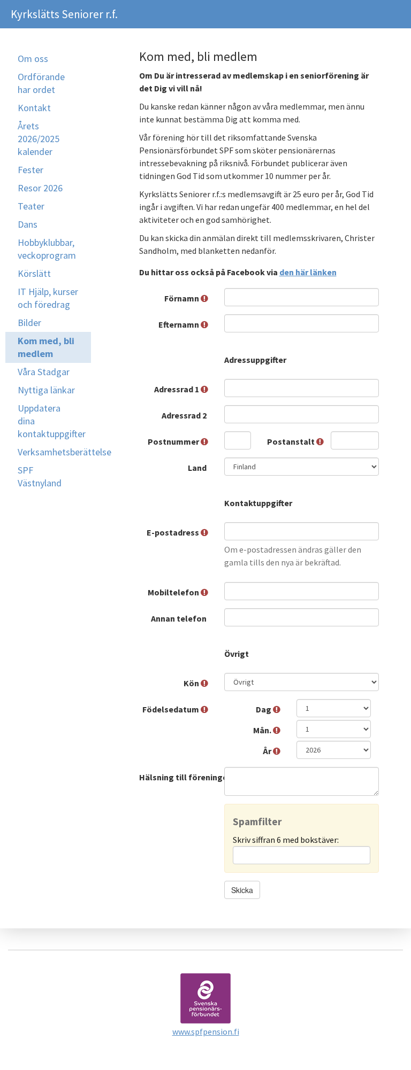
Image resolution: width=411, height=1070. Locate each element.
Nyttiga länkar (46, 390)
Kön (192, 683)
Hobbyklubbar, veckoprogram (47, 248)
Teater (31, 206)
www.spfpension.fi (205, 1031)
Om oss (33, 58)
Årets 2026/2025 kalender (38, 139)
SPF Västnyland (40, 476)
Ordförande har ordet (41, 83)
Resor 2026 (40, 188)
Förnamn (182, 298)
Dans (27, 224)
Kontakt (34, 108)
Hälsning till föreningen (177, 777)
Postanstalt (291, 441)
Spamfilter (257, 821)
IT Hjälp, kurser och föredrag (48, 298)
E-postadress (174, 532)
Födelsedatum (171, 709)
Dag (264, 709)
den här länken (308, 272)
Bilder (29, 322)
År (268, 751)
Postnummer (174, 441)
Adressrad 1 (177, 389)
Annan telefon (179, 618)
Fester (30, 170)
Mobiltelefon (174, 592)
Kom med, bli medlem (46, 347)
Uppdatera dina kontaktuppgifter (52, 421)
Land (198, 467)
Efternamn (179, 324)
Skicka (242, 890)
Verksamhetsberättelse (54, 452)
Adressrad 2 (185, 415)
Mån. (263, 730)
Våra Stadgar (44, 372)
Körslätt (34, 273)
